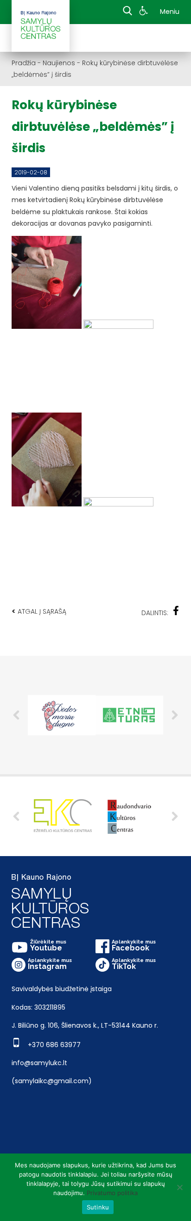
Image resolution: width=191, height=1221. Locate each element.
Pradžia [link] (24, 63)
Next (174, 715)
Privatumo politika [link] (112, 1192)
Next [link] (174, 816)
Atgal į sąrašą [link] (39, 611)
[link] (145, 12)
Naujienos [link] (59, 63)
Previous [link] (16, 816)
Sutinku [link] (98, 1207)
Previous (16, 715)
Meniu (169, 11)
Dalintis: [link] (154, 612)
